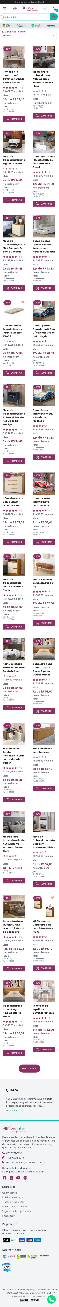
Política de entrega (12, 1197)
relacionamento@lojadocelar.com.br (25, 1162)
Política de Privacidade (14, 1206)
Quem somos (9, 1192)
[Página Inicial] (30, 8)
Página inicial (9, 32)
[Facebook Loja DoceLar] (4, 1178)
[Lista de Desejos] (44, 8)
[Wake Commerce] (35, 1300)
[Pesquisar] (54, 16)
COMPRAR (16, 119)
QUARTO (22, 32)
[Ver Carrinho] (54, 8)
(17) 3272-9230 (14, 1153)
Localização (8, 1215)
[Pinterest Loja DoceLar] (25, 1178)
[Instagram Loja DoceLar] (11, 1178)
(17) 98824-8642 (15, 1157)
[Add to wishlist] (23, 48)
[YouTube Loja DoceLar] (18, 1178)
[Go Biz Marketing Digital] (24, 1300)
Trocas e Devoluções (13, 1202)
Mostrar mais (29, 1068)
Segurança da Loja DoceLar (17, 1211)
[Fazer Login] (15, 9)
